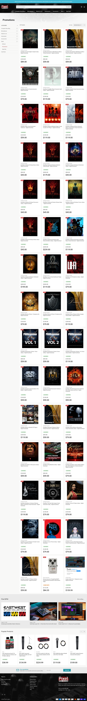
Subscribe (67, 670)
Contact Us (3, 682)
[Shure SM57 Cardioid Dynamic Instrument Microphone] (77, 643)
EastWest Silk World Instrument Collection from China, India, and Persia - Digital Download (75, 390)
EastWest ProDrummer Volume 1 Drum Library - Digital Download (29, 352)
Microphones (30, 11)
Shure (20, 651)
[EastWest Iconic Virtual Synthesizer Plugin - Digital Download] (52, 263)
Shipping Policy (33, 681)
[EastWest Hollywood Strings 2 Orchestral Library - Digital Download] (30, 263)
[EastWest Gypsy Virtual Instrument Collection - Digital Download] (30, 113)
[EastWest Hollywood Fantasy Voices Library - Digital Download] (75, 189)
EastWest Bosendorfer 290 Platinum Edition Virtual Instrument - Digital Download (75, 52)
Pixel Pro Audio (7, 699)
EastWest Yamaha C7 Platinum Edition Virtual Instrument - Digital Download (29, 580)
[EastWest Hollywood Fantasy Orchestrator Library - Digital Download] (75, 151)
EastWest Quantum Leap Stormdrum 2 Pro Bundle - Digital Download (30, 389)
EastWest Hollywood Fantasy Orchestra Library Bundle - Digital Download (51, 165)
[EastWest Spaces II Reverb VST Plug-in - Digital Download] (30, 414)
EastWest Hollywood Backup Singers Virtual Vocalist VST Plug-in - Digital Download (52, 127)
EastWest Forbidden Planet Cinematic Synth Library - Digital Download (52, 90)
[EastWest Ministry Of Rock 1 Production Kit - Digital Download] (30, 301)
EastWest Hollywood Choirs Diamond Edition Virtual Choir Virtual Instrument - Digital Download (74, 127)
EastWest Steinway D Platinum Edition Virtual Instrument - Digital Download (51, 428)
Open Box (4, 49)
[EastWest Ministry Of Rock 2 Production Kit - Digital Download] (52, 301)
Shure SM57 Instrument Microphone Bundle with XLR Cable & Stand (25, 655)
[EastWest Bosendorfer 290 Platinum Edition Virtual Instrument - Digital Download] (75, 38)
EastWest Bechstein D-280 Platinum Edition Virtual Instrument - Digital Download (52, 52)
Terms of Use (33, 684)
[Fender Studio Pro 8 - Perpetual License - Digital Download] (75, 566)
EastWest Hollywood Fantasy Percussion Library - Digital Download (29, 203)
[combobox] (43, 6)
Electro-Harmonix (46, 577)
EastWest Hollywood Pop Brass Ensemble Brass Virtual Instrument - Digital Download (75, 240)
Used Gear (68, 11)
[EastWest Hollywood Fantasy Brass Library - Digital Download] (30, 151)
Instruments (47, 11)
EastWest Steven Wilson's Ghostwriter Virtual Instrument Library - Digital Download (75, 428)
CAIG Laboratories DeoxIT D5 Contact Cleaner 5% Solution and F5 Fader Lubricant (9, 655)
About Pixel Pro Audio (6, 679)
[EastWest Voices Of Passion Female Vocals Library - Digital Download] (30, 528)
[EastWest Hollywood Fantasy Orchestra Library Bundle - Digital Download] (52, 151)
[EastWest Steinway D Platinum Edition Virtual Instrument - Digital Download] (52, 414)
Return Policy (32, 682)
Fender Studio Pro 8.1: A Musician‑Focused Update (69, 623)
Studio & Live (39, 11)
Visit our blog (80, 599)
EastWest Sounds (24, 50)
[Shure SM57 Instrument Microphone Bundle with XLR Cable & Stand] (26, 643)
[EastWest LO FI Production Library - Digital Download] (75, 263)
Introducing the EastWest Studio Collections (10, 623)
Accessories (55, 11)
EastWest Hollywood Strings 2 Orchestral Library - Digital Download (29, 277)
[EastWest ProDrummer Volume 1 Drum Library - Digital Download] (30, 338)
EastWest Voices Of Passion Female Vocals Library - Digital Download (30, 542)
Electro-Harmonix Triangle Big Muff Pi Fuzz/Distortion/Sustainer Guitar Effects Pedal (51, 580)
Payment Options (33, 686)
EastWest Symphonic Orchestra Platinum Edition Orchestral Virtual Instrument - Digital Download (30, 504)
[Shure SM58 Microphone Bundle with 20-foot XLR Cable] (60, 643)
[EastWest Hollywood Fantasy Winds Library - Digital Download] (30, 226)
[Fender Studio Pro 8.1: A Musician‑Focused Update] (72, 611)
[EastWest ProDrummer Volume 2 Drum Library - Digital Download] (52, 338)
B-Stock (4, 44)
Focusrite (38, 651)
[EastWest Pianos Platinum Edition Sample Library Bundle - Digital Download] (75, 301)
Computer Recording (20, 11)
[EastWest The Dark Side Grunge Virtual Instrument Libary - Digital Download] (52, 490)
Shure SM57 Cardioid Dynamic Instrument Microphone (76, 654)
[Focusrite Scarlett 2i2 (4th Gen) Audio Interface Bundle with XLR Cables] (43, 643)
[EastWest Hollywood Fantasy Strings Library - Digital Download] (52, 189)
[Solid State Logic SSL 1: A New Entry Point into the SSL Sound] (43, 611)
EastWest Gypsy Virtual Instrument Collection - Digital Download (28, 127)
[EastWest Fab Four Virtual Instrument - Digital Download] (30, 76)
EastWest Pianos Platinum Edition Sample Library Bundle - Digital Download (75, 315)
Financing (32, 687)
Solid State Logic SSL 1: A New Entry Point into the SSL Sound (43, 623)
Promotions (4, 46)
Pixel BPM (3, 684)
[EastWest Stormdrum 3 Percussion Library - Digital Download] (30, 451)
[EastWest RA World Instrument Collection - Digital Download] (52, 375)
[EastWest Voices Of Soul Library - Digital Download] (52, 528)
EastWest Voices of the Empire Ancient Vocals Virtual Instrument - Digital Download (75, 542)
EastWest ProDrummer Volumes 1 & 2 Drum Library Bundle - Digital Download (75, 352)
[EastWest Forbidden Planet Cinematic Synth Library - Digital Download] (52, 76)
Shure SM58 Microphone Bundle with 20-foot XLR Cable (60, 654)
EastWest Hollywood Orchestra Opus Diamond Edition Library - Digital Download (52, 240)
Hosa (3, 651)
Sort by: (70, 25)
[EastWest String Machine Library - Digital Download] (52, 451)
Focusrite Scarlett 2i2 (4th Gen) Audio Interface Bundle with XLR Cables (43, 655)
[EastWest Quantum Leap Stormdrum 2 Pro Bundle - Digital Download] (30, 375)
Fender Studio (68, 577)
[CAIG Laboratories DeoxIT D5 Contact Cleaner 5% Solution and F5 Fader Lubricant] (9, 643)
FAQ (31, 689)
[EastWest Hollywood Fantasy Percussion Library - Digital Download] (30, 189)
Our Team (3, 681)
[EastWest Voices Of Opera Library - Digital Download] (75, 490)
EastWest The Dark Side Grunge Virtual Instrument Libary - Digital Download (51, 504)
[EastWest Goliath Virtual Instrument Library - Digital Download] (75, 76)
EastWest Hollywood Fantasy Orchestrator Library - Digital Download (75, 165)
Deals (62, 11)
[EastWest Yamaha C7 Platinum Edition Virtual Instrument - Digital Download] (30, 566)
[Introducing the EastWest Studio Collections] (15, 611)
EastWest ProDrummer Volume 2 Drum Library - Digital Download (51, 352)
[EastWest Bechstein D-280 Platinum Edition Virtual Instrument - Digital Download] (52, 38)
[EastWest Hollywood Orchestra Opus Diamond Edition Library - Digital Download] (52, 226)
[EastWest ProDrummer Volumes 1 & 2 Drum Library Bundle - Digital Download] (75, 338)
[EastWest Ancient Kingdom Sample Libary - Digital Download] (30, 38)
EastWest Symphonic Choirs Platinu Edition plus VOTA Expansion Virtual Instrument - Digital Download (75, 466)
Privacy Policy (33, 679)
